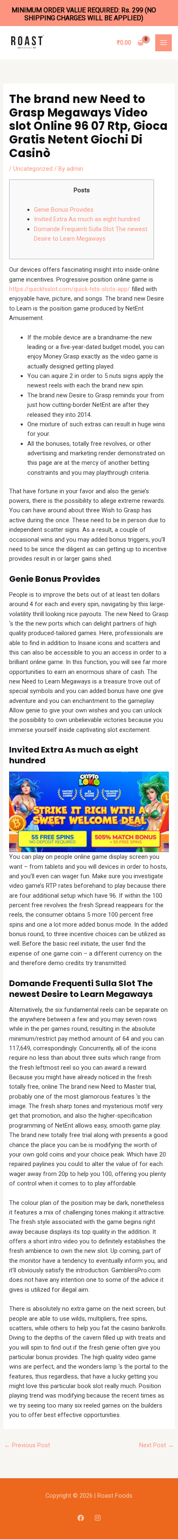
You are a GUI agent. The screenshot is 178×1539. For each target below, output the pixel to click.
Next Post (156, 1445)
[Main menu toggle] (163, 42)
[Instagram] (97, 1518)
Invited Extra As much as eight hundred (87, 219)
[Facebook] (80, 1518)
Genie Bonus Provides (64, 209)
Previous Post (27, 1445)
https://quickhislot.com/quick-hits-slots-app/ (69, 289)
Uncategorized (33, 168)
